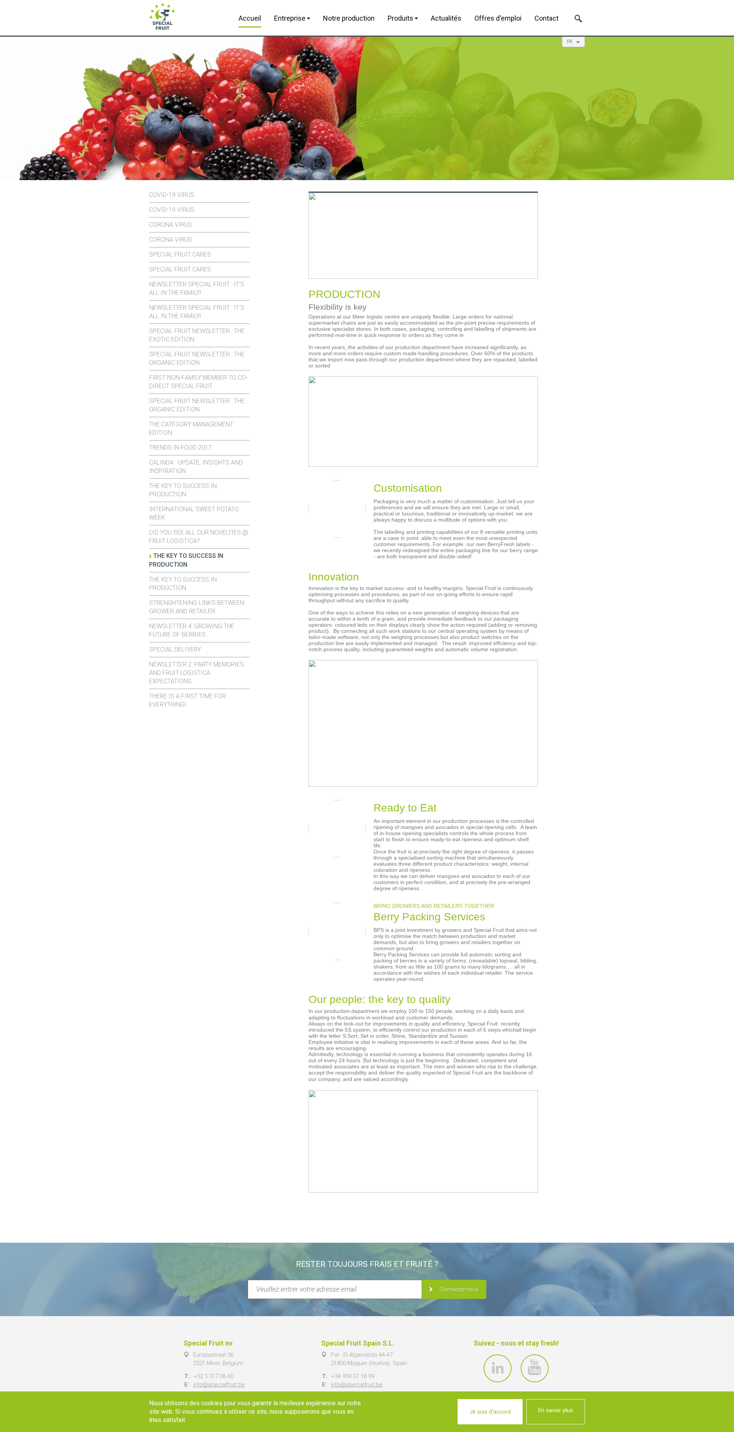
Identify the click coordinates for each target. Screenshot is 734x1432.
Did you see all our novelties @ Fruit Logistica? (198, 537)
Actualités (446, 18)
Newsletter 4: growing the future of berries (191, 630)
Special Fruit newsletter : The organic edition (197, 358)
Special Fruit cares (180, 254)
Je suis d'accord (490, 1411)
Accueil (250, 18)
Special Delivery (175, 649)
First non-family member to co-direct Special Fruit (198, 382)
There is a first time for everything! (187, 700)
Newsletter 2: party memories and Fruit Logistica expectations (196, 673)
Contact (546, 18)
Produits (401, 18)
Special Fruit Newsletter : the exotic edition (197, 335)
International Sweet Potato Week (194, 513)
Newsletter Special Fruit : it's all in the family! (196, 288)
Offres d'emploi (497, 18)
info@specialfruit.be (219, 1384)
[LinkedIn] (498, 1368)
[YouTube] (535, 1368)
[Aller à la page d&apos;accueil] (162, 16)
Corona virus (170, 224)
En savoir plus (555, 1410)
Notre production (349, 18)
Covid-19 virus (171, 194)
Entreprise (290, 18)
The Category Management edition (191, 428)
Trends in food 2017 (180, 447)
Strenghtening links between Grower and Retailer (196, 607)
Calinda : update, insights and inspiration (196, 467)
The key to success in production (183, 490)
